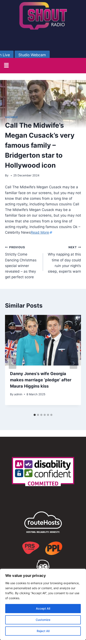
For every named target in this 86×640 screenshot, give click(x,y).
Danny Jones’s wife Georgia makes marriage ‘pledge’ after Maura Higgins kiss (40, 380)
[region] (43, 604)
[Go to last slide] (12, 363)
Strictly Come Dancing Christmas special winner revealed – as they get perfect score (21, 262)
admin (18, 394)
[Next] (73, 363)
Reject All (43, 631)
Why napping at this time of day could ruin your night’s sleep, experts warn (64, 259)
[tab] (35, 415)
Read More (40, 232)
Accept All (43, 608)
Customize (43, 619)
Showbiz (11, 117)
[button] (6, 65)
